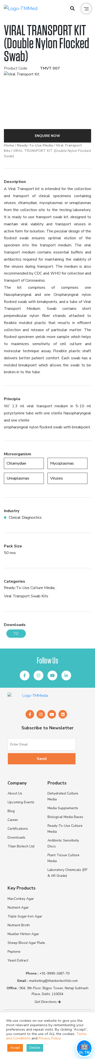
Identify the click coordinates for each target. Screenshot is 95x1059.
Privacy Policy (49, 1038)
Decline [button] (34, 1048)
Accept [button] (15, 1048)
